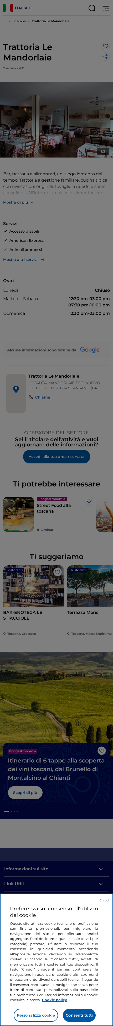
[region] (56, 960)
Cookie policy (54, 1000)
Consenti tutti (79, 1015)
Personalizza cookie (36, 1015)
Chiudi (104, 900)
